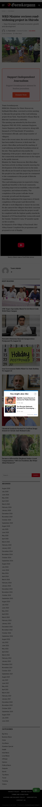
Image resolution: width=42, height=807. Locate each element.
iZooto (35, 414)
